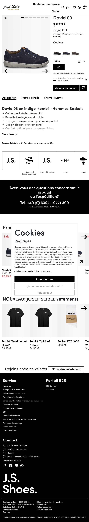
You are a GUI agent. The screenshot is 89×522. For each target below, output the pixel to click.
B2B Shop (50, 389)
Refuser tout (44, 292)
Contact (10, 453)
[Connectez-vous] (79, 7)
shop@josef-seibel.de (12, 460)
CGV (4, 412)
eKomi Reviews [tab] (53, 97)
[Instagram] (4, 465)
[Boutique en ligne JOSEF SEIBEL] (11, 7)
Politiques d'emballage (12, 423)
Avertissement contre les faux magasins (19, 419)
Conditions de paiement (13, 408)
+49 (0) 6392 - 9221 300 (48, 202)
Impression (47, 271)
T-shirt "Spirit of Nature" (40, 343)
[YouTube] (16, 465)
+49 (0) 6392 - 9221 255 (17, 449)
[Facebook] (11, 465)
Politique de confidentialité (27, 271)
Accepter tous (44, 279)
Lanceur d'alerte (10, 426)
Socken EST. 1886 (68, 341)
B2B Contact (51, 386)
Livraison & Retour (10, 404)
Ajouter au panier (66, 88)
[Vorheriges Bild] (7, 71)
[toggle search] (63, 7)
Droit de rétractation (11, 415)
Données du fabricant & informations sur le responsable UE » (27, 143)
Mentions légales (44, 517)
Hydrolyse (7, 386)
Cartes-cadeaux (10, 430)
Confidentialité (9, 517)
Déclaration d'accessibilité (14, 393)
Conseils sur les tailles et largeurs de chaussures (23, 400)
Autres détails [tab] (30, 97)
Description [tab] (9, 97)
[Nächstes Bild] (45, 71)
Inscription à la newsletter (13, 389)
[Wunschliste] (74, 7)
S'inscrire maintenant (66, 369)
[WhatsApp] (21, 465)
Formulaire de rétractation (14, 397)
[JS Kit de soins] (86, 79)
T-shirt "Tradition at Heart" (14, 343)
